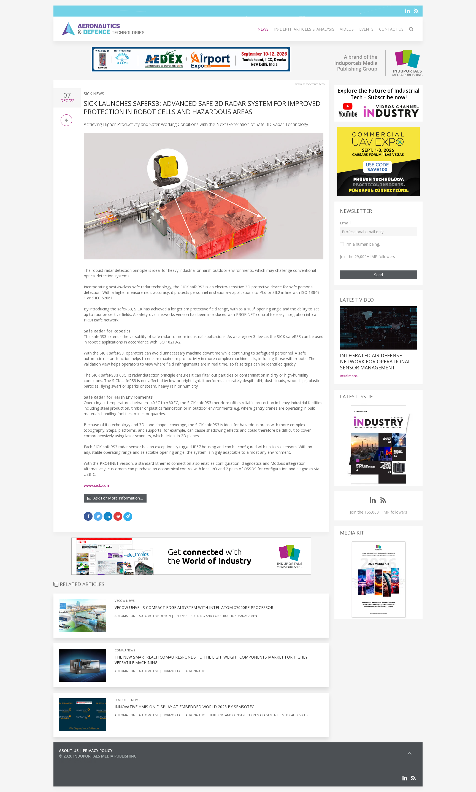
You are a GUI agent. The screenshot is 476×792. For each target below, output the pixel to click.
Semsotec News (127, 700)
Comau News (125, 650)
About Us (69, 750)
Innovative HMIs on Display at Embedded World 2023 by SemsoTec (184, 706)
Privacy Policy (97, 750)
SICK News (94, 93)
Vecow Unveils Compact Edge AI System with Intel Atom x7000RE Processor (194, 607)
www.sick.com (97, 485)
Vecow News (124, 600)
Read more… (349, 376)
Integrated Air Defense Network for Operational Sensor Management (375, 361)
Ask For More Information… (117, 498)
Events (366, 29)
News (263, 29)
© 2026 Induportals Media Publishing (98, 756)
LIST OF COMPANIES (77, 761)
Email (345, 222)
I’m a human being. (363, 244)
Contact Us (391, 29)
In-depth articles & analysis (304, 29)
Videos (347, 29)
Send (378, 274)
